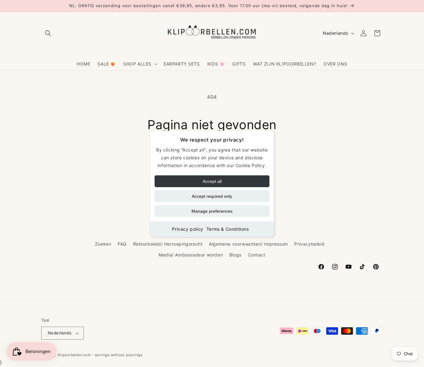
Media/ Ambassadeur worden (191, 254)
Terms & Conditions (227, 229)
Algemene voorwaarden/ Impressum (248, 243)
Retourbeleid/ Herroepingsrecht (168, 243)
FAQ (122, 243)
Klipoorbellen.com (74, 355)
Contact (256, 254)
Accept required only (212, 196)
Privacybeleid (309, 243)
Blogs (235, 254)
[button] (48, 33)
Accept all (212, 181)
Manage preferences (212, 211)
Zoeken (103, 243)
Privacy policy (187, 229)
